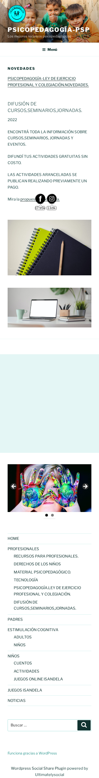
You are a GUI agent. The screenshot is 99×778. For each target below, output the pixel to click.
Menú (52, 49)
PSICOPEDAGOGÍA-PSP (49, 29)
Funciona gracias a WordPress (32, 753)
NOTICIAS (17, 700)
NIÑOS (20, 645)
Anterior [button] (14, 487)
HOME (13, 538)
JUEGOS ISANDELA (25, 690)
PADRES (15, 619)
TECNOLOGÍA (26, 580)
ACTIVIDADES (26, 671)
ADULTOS (23, 637)
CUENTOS (23, 663)
